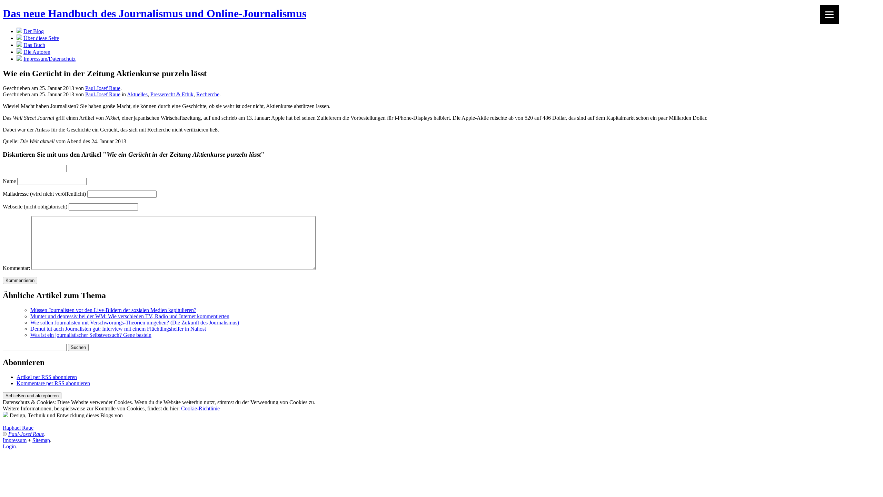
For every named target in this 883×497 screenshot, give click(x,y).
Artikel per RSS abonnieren (47, 377)
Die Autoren (36, 52)
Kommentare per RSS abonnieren (53, 383)
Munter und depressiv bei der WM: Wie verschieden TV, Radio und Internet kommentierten (129, 316)
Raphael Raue (18, 428)
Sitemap (41, 440)
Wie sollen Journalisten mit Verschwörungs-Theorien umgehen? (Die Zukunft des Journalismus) (134, 322)
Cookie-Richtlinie (200, 408)
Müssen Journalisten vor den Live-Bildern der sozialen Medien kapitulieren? (113, 310)
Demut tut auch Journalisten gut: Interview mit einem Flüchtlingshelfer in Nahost (118, 329)
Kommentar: (16, 268)
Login (9, 446)
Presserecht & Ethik (172, 94)
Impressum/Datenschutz (49, 59)
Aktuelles (137, 94)
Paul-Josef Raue (102, 88)
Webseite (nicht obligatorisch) (35, 206)
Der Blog (33, 31)
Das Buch (34, 45)
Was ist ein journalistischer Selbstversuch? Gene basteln (90, 335)
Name (9, 181)
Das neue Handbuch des (154, 13)
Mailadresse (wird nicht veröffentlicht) (44, 194)
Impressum (15, 440)
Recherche (207, 94)
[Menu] (829, 14)
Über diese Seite (41, 38)
